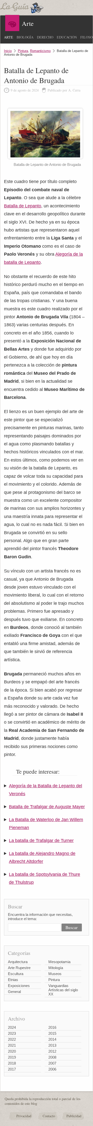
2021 (12, 1045)
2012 (52, 1051)
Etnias (13, 980)
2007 (52, 1063)
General (14, 991)
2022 (12, 1039)
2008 (52, 1057)
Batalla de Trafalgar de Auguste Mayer (47, 806)
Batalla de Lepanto (22, 205)
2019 (12, 1057)
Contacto (49, 1116)
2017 (12, 1069)
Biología (25, 37)
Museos (55, 974)
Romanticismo (40, 51)
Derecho (45, 37)
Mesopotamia (59, 962)
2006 (52, 1069)
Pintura (23, 51)
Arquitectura (18, 962)
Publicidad (73, 1116)
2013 (52, 1045)
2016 (52, 1027)
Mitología (55, 968)
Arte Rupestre (19, 968)
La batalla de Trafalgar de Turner (41, 840)
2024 (12, 1027)
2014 (52, 1039)
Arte (8, 37)
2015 (52, 1033)
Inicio (8, 51)
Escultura (15, 974)
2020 (12, 1051)
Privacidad (23, 1116)
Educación (67, 37)
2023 (12, 1033)
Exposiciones (19, 986)
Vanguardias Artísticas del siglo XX (63, 990)
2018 (12, 1063)
